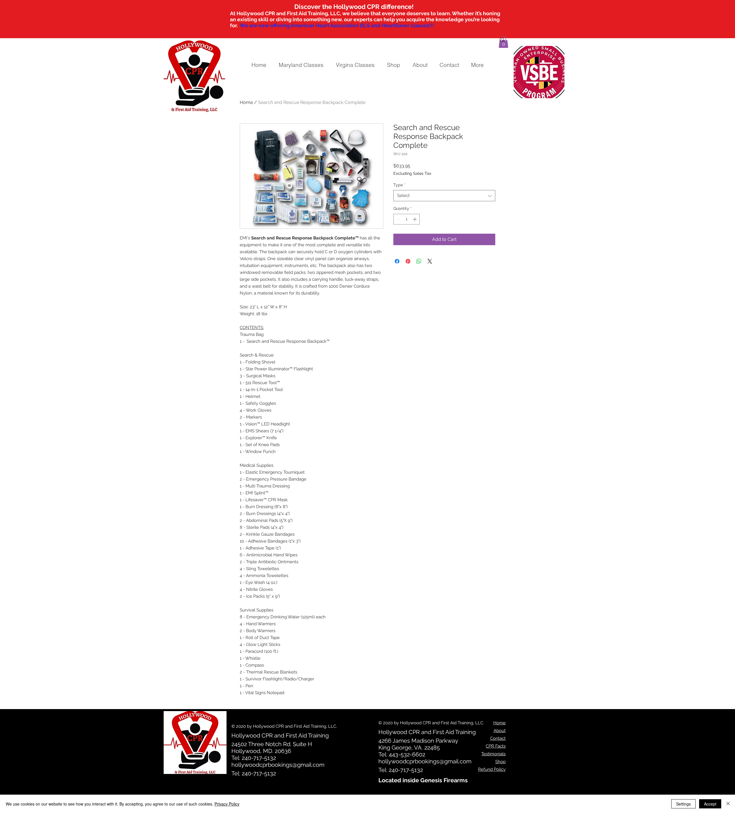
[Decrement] (397, 219)
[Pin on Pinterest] (408, 261)
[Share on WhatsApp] (418, 261)
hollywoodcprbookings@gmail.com (277, 764)
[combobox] (444, 195)
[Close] (728, 803)
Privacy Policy (226, 804)
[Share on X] (429, 261)
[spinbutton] (406, 219)
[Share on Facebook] (397, 261)
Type (399, 185)
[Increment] (415, 219)
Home (246, 102)
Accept (710, 804)
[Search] (502, 40)
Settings (683, 804)
